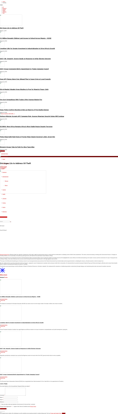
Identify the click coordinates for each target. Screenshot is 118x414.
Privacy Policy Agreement (6, 406)
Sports (3, 207)
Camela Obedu (4, 299)
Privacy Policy (33, 406)
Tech (3, 13)
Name (1, 397)
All (3, 7)
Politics (4, 9)
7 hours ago (2, 300)
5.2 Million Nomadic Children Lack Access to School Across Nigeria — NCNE (25, 38)
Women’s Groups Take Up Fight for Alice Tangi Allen (17, 147)
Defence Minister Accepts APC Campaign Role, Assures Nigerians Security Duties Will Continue (32, 116)
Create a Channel (3, 217)
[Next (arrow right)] (1, 412)
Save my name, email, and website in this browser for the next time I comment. (18, 404)
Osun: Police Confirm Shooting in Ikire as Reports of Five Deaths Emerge (24, 110)
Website (2, 402)
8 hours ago (2, 378)
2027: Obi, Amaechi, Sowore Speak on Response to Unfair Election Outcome (25, 59)
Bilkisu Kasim (4, 166)
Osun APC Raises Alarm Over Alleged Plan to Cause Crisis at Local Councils (25, 79)
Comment (2, 395)
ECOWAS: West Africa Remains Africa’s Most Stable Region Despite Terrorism (26, 126)
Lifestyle (4, 11)
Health (3, 194)
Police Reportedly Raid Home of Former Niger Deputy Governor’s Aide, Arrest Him (27, 137)
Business (4, 8)
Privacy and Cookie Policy (55, 413)
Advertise (4, 211)
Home (3, 159)
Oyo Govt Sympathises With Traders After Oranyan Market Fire (21, 100)
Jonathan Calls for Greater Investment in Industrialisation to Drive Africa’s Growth (27, 48)
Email (1, 399)
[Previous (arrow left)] (0, 412)
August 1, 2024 (3, 167)
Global (3, 10)
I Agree (63, 413)
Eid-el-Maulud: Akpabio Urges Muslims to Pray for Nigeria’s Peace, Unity (24, 89)
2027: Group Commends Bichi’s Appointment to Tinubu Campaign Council (24, 69)
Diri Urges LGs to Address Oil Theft (11, 28)
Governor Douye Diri (4, 254)
